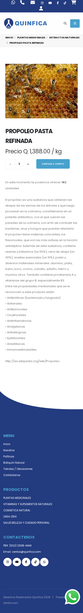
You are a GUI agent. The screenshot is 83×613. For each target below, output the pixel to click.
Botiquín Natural (14, 463)
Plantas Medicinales (31, 37)
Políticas (8, 456)
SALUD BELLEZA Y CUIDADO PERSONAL (26, 523)
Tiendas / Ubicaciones (18, 469)
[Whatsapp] (13, 3)
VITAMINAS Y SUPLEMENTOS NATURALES (27, 504)
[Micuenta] (43, 9)
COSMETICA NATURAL (16, 510)
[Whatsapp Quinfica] (44, 562)
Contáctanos (11, 475)
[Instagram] (42, 3)
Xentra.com (10, 603)
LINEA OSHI (10, 516)
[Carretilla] (73, 3)
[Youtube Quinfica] (50, 3)
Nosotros (9, 450)
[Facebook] (58, 3)
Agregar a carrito (53, 163)
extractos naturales (64, 37)
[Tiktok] (35, 562)
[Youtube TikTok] (65, 3)
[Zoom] (41, 91)
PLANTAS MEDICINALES (17, 498)
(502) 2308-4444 (20, 545)
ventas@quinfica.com (26, 552)
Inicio (9, 37)
